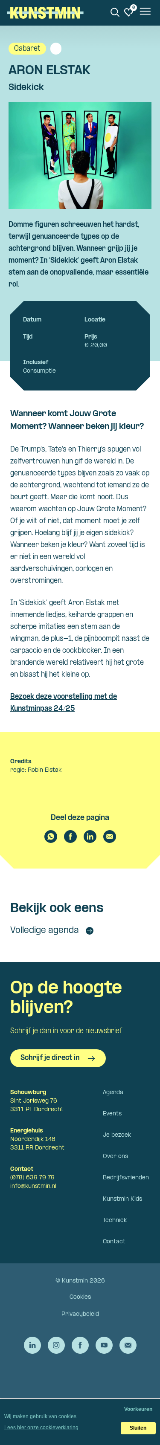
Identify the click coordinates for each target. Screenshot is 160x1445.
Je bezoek (117, 1135)
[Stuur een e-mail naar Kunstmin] (128, 1345)
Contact (114, 1242)
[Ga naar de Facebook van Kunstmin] (80, 1345)
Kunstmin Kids (122, 1199)
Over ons (115, 1156)
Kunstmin (45, 13)
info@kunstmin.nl (33, 1186)
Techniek (115, 1220)
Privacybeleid (80, 1314)
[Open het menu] (145, 13)
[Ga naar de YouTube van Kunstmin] (104, 1345)
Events (112, 1114)
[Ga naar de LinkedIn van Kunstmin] (32, 1345)
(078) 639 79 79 (32, 1178)
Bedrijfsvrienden (126, 1178)
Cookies (80, 1297)
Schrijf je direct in (49, 1058)
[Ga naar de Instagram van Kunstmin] (56, 1345)
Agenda (113, 1092)
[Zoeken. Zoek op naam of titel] (115, 12)
